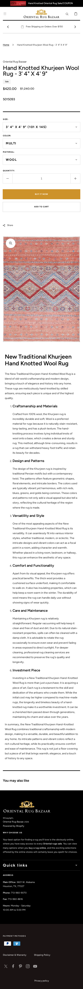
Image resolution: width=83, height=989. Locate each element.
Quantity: (9, 170)
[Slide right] (75, 27)
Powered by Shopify (13, 826)
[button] (5, 13)
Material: (9, 152)
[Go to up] (78, 984)
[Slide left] (8, 27)
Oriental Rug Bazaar (13, 821)
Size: (5, 119)
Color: (7, 135)
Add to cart (41, 206)
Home (6, 45)
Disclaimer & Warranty (14, 955)
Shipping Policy (42, 955)
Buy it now (41, 194)
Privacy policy (41, 980)
